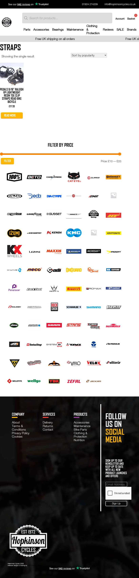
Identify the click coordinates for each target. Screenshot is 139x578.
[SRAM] (54, 325)
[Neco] (34, 269)
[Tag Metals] (74, 343)
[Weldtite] (14, 380)
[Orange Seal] (93, 269)
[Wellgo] (34, 380)
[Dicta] (74, 195)
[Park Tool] (34, 288)
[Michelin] (74, 250)
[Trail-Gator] (34, 362)
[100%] (14, 176)
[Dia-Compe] (54, 195)
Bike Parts (80, 429)
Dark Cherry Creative (35, 565)
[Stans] (74, 325)
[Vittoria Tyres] (113, 362)
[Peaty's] (54, 288)
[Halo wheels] (74, 213)
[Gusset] (54, 213)
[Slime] (14, 325)
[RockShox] (54, 306)
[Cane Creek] (54, 176)
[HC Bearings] (93, 213)
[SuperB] (14, 343)
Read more (10, 115)
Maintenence (75, 29)
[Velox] (93, 362)
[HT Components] (113, 213)
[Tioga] (113, 343)
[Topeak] (14, 362)
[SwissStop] (34, 343)
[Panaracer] (14, 288)
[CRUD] (14, 195)
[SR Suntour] (34, 325)
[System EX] (54, 343)
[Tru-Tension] (54, 362)
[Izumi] (14, 232)
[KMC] (74, 232)
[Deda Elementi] (34, 195)
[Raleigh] (14, 306)
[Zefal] (74, 380)
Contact (48, 429)
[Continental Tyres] (113, 176)
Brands (131, 29)
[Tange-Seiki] (93, 343)
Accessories (41, 29)
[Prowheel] (113, 288)
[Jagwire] (34, 232)
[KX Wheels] (14, 250)
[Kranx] (93, 232)
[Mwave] (14, 269)
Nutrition (79, 440)
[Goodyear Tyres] (34, 213)
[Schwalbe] (74, 306)
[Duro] (113, 195)
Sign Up (116, 503)
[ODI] (54, 269)
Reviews (108, 29)
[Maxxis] (54, 250)
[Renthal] (34, 306)
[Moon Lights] (113, 250)
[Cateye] (74, 176)
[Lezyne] (34, 250)
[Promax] (93, 288)
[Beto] (34, 176)
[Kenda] (54, 232)
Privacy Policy (20, 433)
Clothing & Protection (93, 29)
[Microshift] (93, 250)
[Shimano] (93, 306)
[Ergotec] (14, 213)
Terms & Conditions (19, 427)
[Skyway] (113, 306)
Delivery (48, 422)
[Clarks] (93, 176)
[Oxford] (113, 269)
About (16, 422)
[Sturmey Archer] (93, 325)
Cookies (17, 436)
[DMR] (93, 195)
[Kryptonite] (113, 232)
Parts (27, 29)
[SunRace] (113, 325)
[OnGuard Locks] (74, 269)
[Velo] (74, 362)
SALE (120, 29)
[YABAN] (54, 380)
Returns (48, 426)
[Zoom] (93, 380)
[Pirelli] (74, 288)
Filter (7, 161)
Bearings (58, 29)
